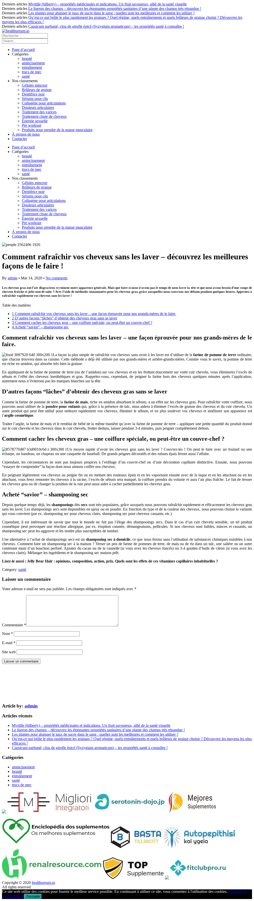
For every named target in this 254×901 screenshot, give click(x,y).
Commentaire (14, 625)
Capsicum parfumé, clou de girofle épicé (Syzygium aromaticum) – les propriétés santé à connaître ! (106, 26)
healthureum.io (43, 882)
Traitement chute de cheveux (44, 116)
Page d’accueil (23, 50)
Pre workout (31, 125)
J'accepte (33, 896)
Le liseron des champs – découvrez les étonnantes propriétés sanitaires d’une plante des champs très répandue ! (114, 8)
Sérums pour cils (35, 99)
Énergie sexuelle (35, 121)
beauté (27, 58)
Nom (7, 634)
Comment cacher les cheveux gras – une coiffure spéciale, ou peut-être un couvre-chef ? (82, 322)
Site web (9, 652)
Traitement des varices (39, 112)
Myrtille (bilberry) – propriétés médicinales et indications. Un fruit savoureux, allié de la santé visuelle (107, 4)
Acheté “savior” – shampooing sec (40, 327)
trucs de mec (31, 72)
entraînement (32, 67)
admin (12, 278)
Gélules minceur (34, 85)
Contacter (19, 139)
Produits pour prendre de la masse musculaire (57, 130)
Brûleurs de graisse (37, 90)
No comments (56, 278)
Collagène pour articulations (44, 103)
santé (26, 76)
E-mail (8, 643)
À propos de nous (26, 134)
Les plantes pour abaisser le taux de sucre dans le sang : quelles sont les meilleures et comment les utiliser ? (111, 13)
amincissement (33, 63)
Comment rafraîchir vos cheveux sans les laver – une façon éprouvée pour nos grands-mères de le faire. (94, 314)
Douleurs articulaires (38, 107)
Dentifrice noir (33, 94)
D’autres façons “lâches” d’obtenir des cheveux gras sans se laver (64, 318)
